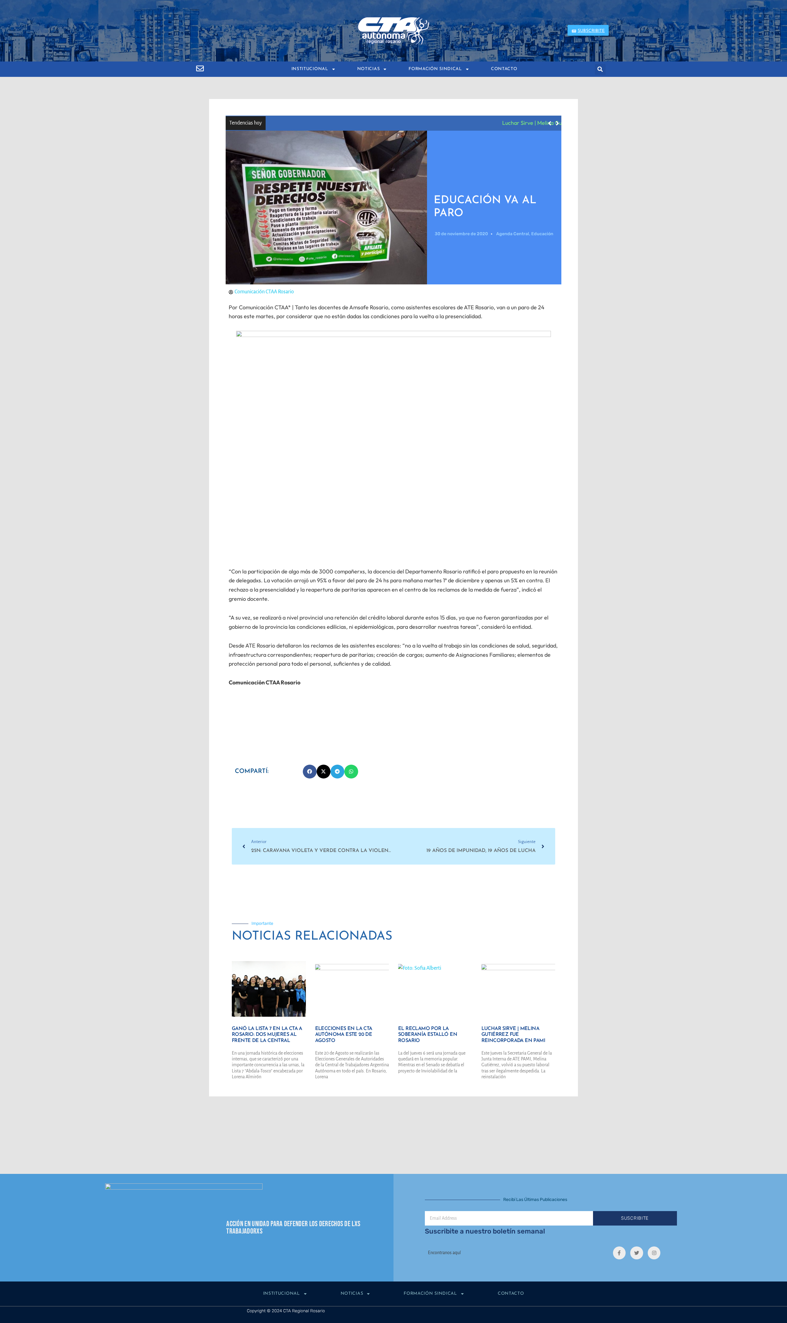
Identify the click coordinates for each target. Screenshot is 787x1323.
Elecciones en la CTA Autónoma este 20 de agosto (343, 1035)
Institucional (309, 69)
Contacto (504, 69)
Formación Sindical (435, 69)
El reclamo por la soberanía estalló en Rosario (427, 1035)
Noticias (368, 69)
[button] (600, 69)
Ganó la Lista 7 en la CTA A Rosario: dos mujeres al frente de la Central (267, 1035)
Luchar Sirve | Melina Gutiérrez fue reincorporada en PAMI (341, 122)
